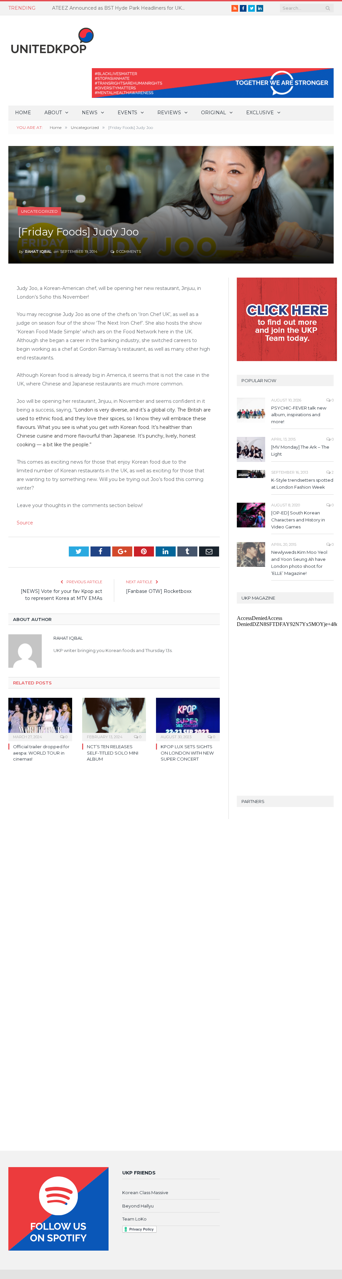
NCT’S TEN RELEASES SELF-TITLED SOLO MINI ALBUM (112, 752)
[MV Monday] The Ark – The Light (300, 450)
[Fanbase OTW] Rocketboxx (158, 591)
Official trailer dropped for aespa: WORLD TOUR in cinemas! (41, 752)
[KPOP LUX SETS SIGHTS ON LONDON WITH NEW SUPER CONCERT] (188, 719)
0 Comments (128, 251)
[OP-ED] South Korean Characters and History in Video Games (298, 519)
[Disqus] (114, 864)
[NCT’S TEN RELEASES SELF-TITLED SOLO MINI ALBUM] (114, 719)
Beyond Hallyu (138, 1206)
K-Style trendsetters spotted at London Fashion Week (302, 483)
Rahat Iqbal (38, 251)
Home (23, 113)
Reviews (169, 113)
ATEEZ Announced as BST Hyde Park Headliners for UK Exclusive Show (120, 8)
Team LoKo (134, 1219)
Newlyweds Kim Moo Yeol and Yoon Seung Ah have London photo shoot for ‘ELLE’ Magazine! (299, 562)
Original (213, 113)
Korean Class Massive (145, 1192)
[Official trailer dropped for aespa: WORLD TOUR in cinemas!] (40, 719)
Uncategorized (39, 211)
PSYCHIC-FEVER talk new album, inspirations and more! (298, 415)
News (90, 113)
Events (127, 113)
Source (25, 523)
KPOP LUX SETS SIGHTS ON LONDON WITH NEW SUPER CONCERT (187, 752)
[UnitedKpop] (51, 37)
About (53, 113)
